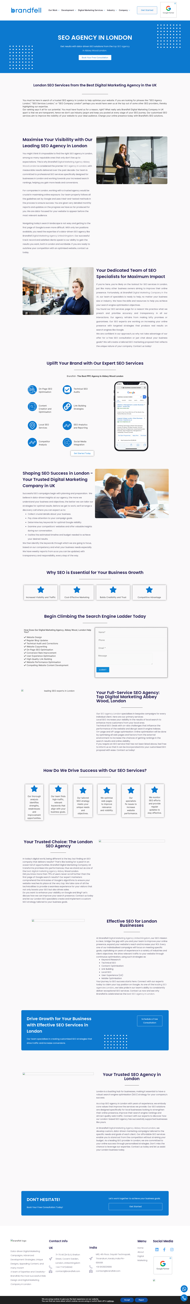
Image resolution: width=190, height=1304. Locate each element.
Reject (141, 1300)
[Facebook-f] (164, 1249)
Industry (111, 10)
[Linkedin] (157, 1249)
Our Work (52, 10)
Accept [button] (127, 1300)
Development (67, 10)
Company (123, 10)
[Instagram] (172, 1249)
